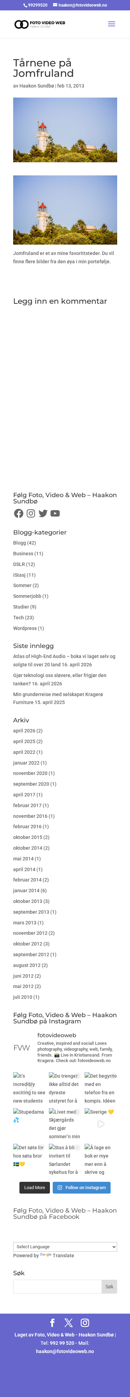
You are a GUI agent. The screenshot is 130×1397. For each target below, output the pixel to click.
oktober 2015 (27, 837)
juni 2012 (23, 976)
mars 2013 (24, 922)
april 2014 (24, 869)
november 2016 (30, 816)
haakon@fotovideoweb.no (65, 1351)
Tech (18, 617)
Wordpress (25, 628)
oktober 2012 (27, 944)
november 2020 (30, 773)
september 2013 (31, 912)
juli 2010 (22, 997)
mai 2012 (23, 986)
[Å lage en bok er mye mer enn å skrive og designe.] (101, 1160)
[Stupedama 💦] (29, 1124)
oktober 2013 (27, 901)
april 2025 (24, 741)
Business (23, 553)
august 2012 (27, 965)
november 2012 (30, 933)
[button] (65, 210)
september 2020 (31, 784)
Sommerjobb (27, 596)
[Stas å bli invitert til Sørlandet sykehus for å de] (65, 1160)
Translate (63, 1255)
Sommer (22, 585)
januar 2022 (26, 763)
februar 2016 (27, 826)
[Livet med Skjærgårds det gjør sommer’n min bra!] (65, 1124)
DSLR (19, 564)
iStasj (19, 575)
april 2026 (24, 730)
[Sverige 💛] (101, 1124)
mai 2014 (23, 858)
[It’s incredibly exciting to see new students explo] (29, 1088)
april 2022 (24, 752)
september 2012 (31, 954)
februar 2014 (27, 880)
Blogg (19, 543)
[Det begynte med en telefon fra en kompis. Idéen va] (101, 1088)
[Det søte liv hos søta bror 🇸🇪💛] (29, 1160)
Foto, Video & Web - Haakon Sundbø (74, 1334)
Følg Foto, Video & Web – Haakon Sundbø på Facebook (65, 1214)
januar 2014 (26, 890)
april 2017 (24, 794)
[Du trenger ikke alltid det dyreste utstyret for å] (65, 1088)
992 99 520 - (64, 1343)
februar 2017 (27, 805)
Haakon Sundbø (36, 86)
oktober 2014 (27, 848)
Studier (21, 607)
